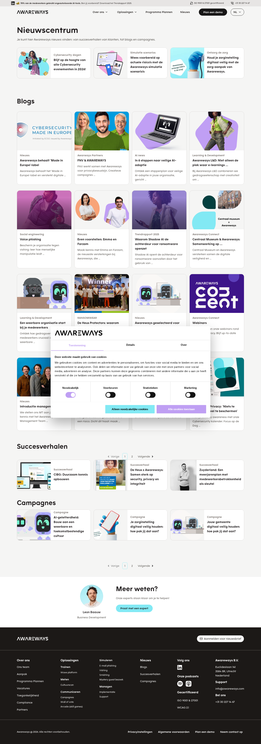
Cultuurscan (67, 685)
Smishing (104, 675)
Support (103, 696)
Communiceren (70, 692)
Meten (65, 679)
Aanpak (22, 674)
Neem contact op (231, 732)
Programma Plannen (30, 681)
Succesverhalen (150, 674)
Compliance (24, 702)
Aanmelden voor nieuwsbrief (222, 638)
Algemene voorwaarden (173, 732)
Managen (105, 686)
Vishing (103, 670)
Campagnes (67, 697)
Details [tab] (130, 344)
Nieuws (145, 660)
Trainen (65, 667)
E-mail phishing (107, 665)
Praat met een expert (134, 608)
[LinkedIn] (180, 667)
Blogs (143, 667)
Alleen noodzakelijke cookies (130, 408)
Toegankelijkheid (28, 695)
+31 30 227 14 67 (225, 701)
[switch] (110, 395)
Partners (22, 709)
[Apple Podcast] (188, 684)
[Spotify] (180, 684)
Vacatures (23, 688)
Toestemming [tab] (77, 345)
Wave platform (69, 672)
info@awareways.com (229, 688)
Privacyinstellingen (140, 732)
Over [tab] (184, 344)
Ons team (23, 667)
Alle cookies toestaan (181, 408)
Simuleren (105, 660)
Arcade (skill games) (72, 706)
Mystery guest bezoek (111, 679)
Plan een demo (213, 12)
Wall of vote (67, 702)
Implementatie (107, 692)
